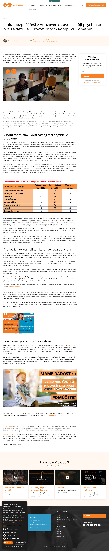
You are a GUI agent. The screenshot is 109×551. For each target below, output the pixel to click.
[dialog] (14, 525)
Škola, (44, 42)
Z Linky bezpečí (51, 42)
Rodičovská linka (9, 434)
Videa (58, 515)
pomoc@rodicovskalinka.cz (38, 524)
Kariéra (58, 533)
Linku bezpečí (8, 427)
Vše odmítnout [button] (19, 543)
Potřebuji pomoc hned (96, 5)
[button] (14, 547)
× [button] (25, 503)
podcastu (70, 345)
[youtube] (87, 525)
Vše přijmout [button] (8, 543)
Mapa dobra (60, 529)
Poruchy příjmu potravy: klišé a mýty (40, 489)
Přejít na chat (34, 528)
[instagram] (99, 525)
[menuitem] (33, 5)
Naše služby (60, 531)
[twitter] (91, 525)
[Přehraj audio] (41, 477)
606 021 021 (36, 520)
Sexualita (61, 488)
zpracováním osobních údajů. (92, 82)
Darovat (87, 516)
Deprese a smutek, (39, 40)
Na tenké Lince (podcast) (64, 517)
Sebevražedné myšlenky (89, 489)
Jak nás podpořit (62, 526)
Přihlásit (86, 76)
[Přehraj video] (67, 477)
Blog (5, 18)
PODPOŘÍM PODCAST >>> (53, 415)
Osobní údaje (60, 536)
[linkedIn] (95, 525)
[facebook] (84, 525)
